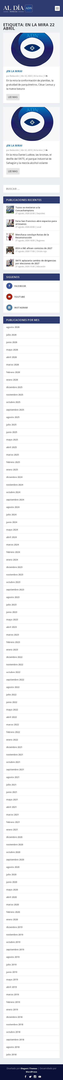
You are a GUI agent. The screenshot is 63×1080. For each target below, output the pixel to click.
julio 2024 (11, 514)
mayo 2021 (12, 799)
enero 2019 (12, 1009)
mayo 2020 (12, 889)
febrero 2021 (13, 822)
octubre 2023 (13, 582)
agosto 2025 (12, 417)
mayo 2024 (12, 529)
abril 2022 (11, 717)
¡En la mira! (14, 71)
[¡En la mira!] (31, 50)
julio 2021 (11, 784)
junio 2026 (11, 342)
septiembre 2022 (15, 679)
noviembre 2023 (14, 574)
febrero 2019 (13, 1002)
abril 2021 (11, 807)
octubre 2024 (13, 492)
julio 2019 (11, 964)
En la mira (38, 76)
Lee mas (13, 97)
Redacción (14, 76)
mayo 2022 (12, 709)
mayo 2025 (12, 439)
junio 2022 (11, 702)
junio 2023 (11, 612)
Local (39, 227)
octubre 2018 (13, 1031)
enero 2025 (12, 469)
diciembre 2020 (14, 837)
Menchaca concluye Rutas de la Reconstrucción (32, 236)
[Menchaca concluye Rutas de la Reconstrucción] (10, 236)
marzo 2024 (12, 544)
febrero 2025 (13, 462)
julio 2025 (11, 424)
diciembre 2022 (14, 657)
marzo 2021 (12, 814)
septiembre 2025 (15, 409)
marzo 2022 (12, 724)
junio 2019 (11, 972)
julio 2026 (11, 334)
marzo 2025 (12, 454)
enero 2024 (12, 559)
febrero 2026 (13, 372)
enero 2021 (12, 829)
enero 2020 (12, 919)
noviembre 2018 (14, 1024)
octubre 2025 (13, 402)
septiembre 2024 (15, 499)
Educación (41, 266)
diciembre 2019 (14, 927)
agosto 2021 (12, 777)
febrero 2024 (13, 552)
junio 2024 (11, 522)
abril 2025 (11, 447)
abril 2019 (11, 987)
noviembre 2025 (14, 394)
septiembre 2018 (15, 1039)
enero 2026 (12, 379)
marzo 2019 (12, 994)
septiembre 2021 (15, 769)
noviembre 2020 (14, 844)
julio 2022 (11, 694)
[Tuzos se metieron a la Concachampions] (10, 209)
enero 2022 (12, 739)
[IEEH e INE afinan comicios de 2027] (10, 250)
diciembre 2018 (14, 1017)
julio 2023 (11, 604)
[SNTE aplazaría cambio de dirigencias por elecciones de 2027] (10, 262)
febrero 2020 (13, 912)
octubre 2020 (13, 852)
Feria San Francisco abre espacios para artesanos (36, 222)
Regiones (40, 240)
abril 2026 (11, 357)
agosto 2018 (12, 1047)
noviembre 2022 (14, 664)
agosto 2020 (12, 867)
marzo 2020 (12, 904)
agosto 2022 (12, 687)
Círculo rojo (42, 251)
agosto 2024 (12, 507)
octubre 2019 (13, 942)
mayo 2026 (12, 349)
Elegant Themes (29, 1068)
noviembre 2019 (14, 934)
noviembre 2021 (14, 754)
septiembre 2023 (15, 589)
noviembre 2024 (14, 484)
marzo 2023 (12, 634)
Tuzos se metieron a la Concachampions (27, 209)
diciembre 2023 (14, 567)
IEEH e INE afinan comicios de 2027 (33, 248)
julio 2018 (11, 1054)
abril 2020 (11, 897)
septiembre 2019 (15, 949)
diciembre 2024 (14, 477)
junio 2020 (11, 882)
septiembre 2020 (15, 859)
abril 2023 (11, 627)
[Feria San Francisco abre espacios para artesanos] (10, 223)
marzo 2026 (12, 364)
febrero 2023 (13, 642)
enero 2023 (12, 649)
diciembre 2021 (14, 747)
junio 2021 (11, 792)
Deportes (41, 213)
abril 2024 (11, 537)
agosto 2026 (12, 327)
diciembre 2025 (14, 387)
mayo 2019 (12, 979)
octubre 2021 (13, 762)
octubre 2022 (13, 672)
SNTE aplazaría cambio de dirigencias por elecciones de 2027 (35, 262)
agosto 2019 (12, 956)
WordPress (31, 1071)
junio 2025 (11, 432)
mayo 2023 (12, 619)
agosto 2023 (12, 597)
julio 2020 (11, 874)
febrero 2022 (13, 732)
